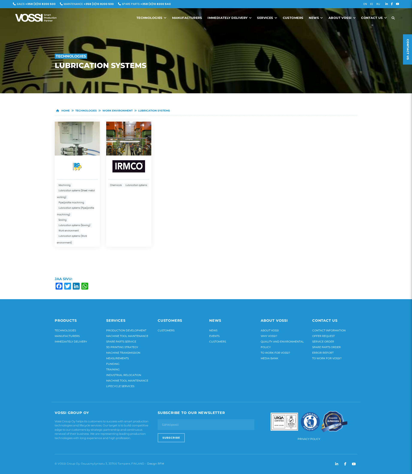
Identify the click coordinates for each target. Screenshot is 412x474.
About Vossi (341, 18)
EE (371, 4)
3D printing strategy (122, 347)
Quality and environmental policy (282, 344)
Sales (36, 4)
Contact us (372, 18)
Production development (126, 330)
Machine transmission (123, 352)
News (314, 18)
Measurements (117, 358)
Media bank (269, 358)
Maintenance (89, 4)
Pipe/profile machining (71, 202)
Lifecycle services (120, 386)
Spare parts (146, 4)
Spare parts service (121, 341)
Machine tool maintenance (127, 336)
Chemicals (116, 185)
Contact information (329, 330)
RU (378, 4)
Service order (323, 341)
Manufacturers (187, 18)
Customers (293, 18)
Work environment (117, 110)
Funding (112, 363)
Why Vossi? (269, 336)
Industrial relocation (123, 375)
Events (214, 336)
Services (265, 18)
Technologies (149, 18)
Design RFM (155, 463)
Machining (65, 185)
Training (113, 369)
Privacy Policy (309, 439)
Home (65, 110)
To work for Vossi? (275, 352)
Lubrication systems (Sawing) (74, 225)
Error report (323, 352)
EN (365, 4)
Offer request (323, 336)
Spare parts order (326, 347)
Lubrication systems (154, 110)
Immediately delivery (228, 18)
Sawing (63, 220)
